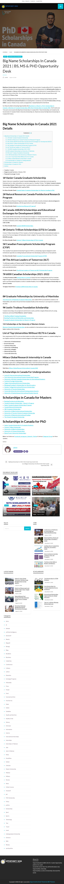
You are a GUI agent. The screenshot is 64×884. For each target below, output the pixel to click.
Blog (11, 52)
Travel (7, 826)
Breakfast (8, 653)
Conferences (9, 664)
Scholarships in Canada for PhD (12, 164)
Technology (9, 819)
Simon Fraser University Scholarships (15, 433)
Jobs (7, 747)
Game (7, 704)
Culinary (8, 668)
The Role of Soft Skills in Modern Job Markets (50, 562)
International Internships (15, 56)
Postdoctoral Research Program (26, 206)
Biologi (8, 646)
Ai (6, 625)
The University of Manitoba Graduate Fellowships (17, 299)
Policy (7, 801)
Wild (7, 841)
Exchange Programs (11, 679)
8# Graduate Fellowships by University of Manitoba (19, 151)
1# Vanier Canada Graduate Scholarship (16, 137)
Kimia (7, 754)
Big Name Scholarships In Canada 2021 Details (16, 136)
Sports (7, 816)
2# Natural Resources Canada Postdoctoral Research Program (22, 139)
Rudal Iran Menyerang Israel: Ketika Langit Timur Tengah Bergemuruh (22, 589)
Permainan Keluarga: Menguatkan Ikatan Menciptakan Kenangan (21, 607)
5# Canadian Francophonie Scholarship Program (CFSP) (20, 145)
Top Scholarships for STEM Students (51, 579)
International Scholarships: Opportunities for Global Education (51, 596)
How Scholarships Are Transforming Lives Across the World (51, 588)
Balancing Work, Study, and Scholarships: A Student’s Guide (51, 539)
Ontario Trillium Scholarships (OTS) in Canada (30, 240)
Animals (8, 628)
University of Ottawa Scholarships (14, 431)
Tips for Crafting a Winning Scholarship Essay (51, 603)
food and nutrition (10, 697)
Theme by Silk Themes (48, 882)
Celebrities (9, 661)
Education (8, 675)
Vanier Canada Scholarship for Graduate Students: (19, 425)
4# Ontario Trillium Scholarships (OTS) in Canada (19, 143)
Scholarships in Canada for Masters (13, 162)
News (7, 783)
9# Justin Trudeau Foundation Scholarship (17, 153)
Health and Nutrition (11, 715)
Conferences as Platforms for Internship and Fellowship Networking (51, 531)
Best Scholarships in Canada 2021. (41, 108)
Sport (7, 812)
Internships (9, 740)
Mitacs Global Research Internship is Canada (18, 158)
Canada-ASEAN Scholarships (25, 225)
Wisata (8, 844)
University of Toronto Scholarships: (14, 389)
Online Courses (10, 787)
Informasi (8, 725)
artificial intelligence (11, 632)
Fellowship (8, 682)
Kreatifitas (8, 758)
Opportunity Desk (35, 882)
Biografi (8, 643)
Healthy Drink (9, 718)
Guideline (8, 711)
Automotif (8, 635)
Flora (7, 686)
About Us (27, 1)
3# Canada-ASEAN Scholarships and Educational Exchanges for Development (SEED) (28, 141)
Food (7, 693)
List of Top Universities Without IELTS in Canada (19, 156)
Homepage (5, 52)
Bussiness (8, 657)
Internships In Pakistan (12, 744)
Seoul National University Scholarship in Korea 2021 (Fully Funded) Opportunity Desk (16, 489)
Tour (7, 823)
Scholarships (9, 808)
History (8, 722)
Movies (8, 780)
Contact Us (32, 1)
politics (8, 805)
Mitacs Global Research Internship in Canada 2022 (23, 368)
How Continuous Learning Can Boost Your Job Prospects (51, 555)
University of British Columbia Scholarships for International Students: (24, 379)
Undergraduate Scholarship (13, 834)
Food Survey (9, 700)
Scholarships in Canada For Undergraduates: (18, 160)
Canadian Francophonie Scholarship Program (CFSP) (32, 256)
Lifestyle (8, 765)
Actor (7, 621)
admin (6, 77)
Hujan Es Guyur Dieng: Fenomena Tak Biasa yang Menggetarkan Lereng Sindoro (21, 581)
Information (9, 729)
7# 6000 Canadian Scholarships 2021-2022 (17, 149)
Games (7, 707)
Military (8, 776)
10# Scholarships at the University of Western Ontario (21, 154)
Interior (8, 733)
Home (23, 1)
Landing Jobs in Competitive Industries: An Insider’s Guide (51, 547)
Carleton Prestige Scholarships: (13, 381)
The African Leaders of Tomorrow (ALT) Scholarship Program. (34, 270)
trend (7, 830)
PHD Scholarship (10, 798)
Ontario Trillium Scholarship (12, 427)
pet (7, 794)
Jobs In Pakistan (10, 751)
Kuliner (8, 762)
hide (30, 133)
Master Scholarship (11, 769)
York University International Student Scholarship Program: (21, 377)
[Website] (27, 451)
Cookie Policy (39, 1)
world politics (9, 848)
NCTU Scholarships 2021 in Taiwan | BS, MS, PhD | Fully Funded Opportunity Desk (16, 510)
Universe (8, 837)
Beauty (8, 639)
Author (6, 166)
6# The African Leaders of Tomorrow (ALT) (18, 147)
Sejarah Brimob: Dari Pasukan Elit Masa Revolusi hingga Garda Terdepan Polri (22, 598)
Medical (8, 772)
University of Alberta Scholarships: (14, 429)
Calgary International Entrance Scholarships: (17, 383)
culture (8, 671)
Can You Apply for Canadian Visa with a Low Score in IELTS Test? (45, 490)
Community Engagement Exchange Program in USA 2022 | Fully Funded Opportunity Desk (44, 510)
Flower (8, 689)
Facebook (17, 436)
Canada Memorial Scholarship (13, 407)
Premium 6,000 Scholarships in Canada (26, 286)
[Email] (24, 451)
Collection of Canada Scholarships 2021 (19, 108)
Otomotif (8, 790)
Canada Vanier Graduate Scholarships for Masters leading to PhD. (36, 190)
